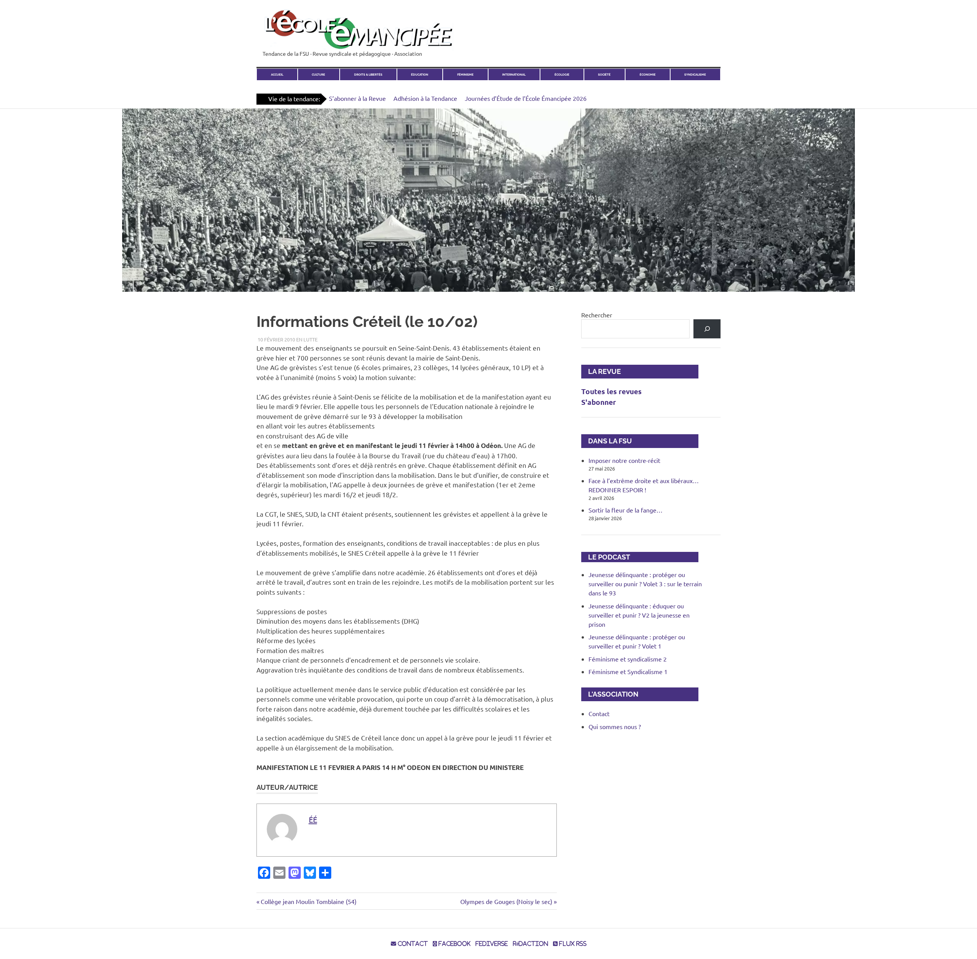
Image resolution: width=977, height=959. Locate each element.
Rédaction (530, 943)
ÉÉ (313, 819)
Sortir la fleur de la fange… (625, 510)
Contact (598, 713)
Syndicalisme (695, 74)
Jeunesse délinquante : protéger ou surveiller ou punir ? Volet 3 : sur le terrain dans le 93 (645, 584)
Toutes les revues (611, 391)
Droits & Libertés (368, 74)
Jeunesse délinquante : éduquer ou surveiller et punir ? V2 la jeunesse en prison (639, 615)
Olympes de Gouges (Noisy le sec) (506, 901)
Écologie (562, 74)
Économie (648, 74)
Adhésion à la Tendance (425, 98)
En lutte (307, 339)
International (514, 74)
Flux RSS (572, 943)
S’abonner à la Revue (357, 98)
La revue (601, 371)
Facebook (454, 943)
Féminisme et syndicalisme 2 (627, 659)
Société (604, 74)
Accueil (277, 74)
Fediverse (492, 943)
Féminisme (465, 74)
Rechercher (596, 315)
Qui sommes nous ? (614, 726)
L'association (609, 694)
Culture (318, 74)
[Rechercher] (707, 328)
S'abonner (598, 402)
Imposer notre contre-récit (624, 460)
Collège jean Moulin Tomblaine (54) (308, 901)
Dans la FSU (606, 441)
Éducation (419, 74)
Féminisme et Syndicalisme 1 (627, 671)
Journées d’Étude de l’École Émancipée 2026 (526, 98)
